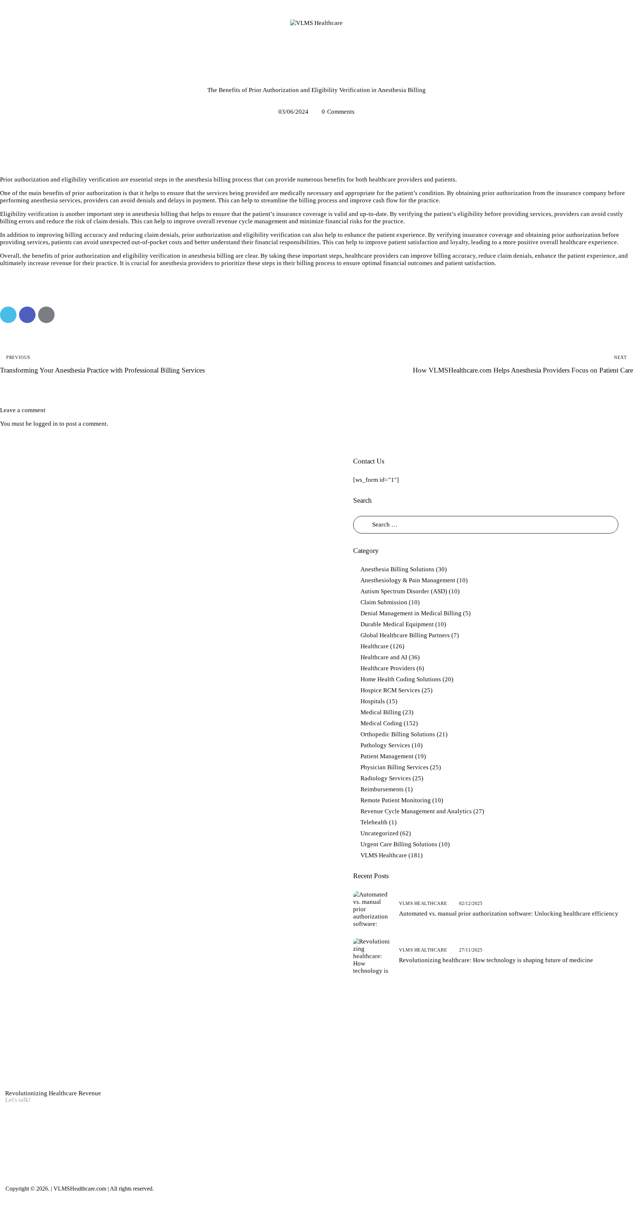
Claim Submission (383, 602)
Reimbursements (382, 789)
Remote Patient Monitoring (395, 800)
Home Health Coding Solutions (400, 679)
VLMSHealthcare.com (79, 1188)
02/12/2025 (470, 903)
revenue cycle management (251, 221)
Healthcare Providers (387, 668)
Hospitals (372, 701)
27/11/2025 (470, 950)
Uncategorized (379, 833)
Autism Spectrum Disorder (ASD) (403, 591)
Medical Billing (380, 712)
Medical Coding (381, 723)
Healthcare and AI (383, 657)
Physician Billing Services (394, 767)
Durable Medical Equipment (397, 624)
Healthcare (374, 646)
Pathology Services (385, 745)
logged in (45, 423)
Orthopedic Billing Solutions (397, 734)
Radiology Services (385, 778)
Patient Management (387, 756)
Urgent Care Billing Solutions (398, 844)
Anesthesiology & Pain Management (407, 580)
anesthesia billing (155, 213)
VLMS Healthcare (383, 855)
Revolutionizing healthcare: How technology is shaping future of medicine (496, 960)
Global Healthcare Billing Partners (405, 635)
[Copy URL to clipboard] (65, 315)
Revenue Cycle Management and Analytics (416, 811)
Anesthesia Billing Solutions (316, 76)
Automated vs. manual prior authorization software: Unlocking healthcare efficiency (508, 913)
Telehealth (374, 822)
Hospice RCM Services (390, 690)
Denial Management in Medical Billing (411, 613)
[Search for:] (485, 524)
